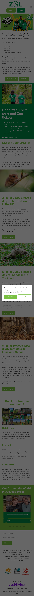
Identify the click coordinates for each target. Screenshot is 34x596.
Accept (10, 297)
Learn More (20, 292)
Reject (24, 297)
